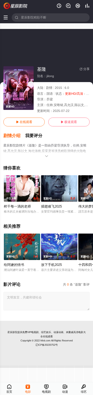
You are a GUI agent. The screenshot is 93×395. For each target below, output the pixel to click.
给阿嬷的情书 (14, 265)
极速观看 (69, 122)
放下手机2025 (51, 265)
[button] (14, 135)
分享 (85, 69)
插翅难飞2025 (51, 206)
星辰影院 (12, 332)
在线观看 (24, 122)
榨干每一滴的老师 (17, 206)
